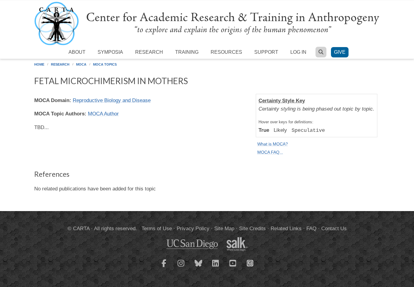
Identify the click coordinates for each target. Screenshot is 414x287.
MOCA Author (103, 114)
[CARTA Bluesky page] (198, 267)
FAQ (311, 228)
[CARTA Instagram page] (181, 267)
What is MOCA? (272, 144)
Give (340, 52)
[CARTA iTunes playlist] (250, 262)
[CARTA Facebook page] (164, 267)
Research (149, 52)
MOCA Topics (105, 64)
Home (39, 64)
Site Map (224, 228)
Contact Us (334, 228)
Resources (226, 52)
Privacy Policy (193, 228)
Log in (298, 52)
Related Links (286, 228)
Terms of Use (157, 228)
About (76, 52)
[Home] (207, 23)
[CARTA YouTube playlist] (233, 267)
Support (266, 52)
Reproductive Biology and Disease (112, 100)
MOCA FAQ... (270, 152)
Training (187, 52)
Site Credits (252, 228)
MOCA (81, 64)
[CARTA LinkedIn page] (215, 267)
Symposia (110, 52)
